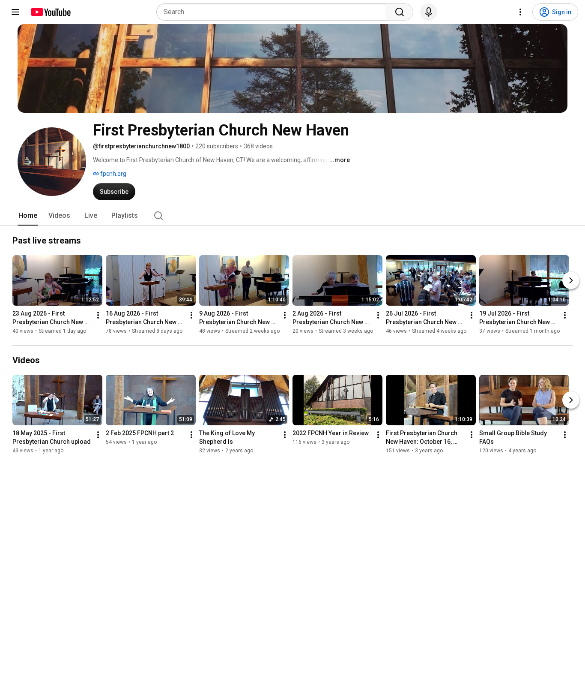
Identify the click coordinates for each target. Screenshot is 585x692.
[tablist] (292, 215)
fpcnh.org (112, 173)
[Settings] (520, 12)
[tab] (28, 215)
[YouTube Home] (50, 12)
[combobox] (274, 12)
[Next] (570, 280)
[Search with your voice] (428, 12)
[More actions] (98, 315)
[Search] (399, 12)
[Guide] (15, 12)
